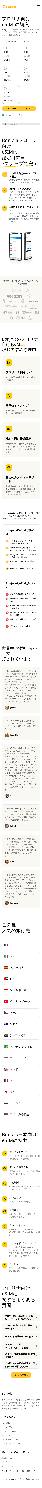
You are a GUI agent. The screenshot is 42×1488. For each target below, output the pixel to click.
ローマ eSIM (7, 1427)
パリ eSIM (6, 1423)
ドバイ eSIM (7, 1435)
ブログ (4, 1462)
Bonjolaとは (7, 1458)
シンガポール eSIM (10, 1439)
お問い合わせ (7, 1466)
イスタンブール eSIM (11, 1443)
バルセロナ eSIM (9, 1431)
